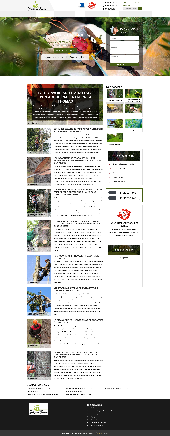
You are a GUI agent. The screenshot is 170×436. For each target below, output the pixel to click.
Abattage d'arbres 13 (27, 14)
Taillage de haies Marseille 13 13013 (116, 388)
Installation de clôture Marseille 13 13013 (79, 388)
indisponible (111, 2)
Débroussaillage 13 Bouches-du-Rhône (136, 14)
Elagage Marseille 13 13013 (36, 391)
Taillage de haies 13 (45, 14)
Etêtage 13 (80, 14)
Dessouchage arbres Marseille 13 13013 (79, 394)
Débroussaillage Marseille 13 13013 (38, 388)
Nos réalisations (65, 51)
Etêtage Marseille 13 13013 (74, 391)
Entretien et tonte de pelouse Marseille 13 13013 (42, 394)
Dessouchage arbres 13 (64, 14)
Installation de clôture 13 (97, 14)
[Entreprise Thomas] (38, 5)
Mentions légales (88, 433)
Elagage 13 (114, 14)
